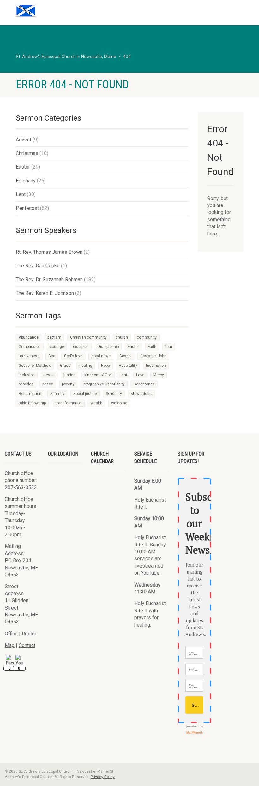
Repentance (144, 384)
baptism (54, 337)
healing (85, 365)
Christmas (27, 153)
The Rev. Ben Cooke (38, 266)
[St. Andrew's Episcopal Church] (70, 11)
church (122, 337)
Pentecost (27, 208)
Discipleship (108, 346)
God (51, 356)
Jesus (49, 375)
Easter (23, 167)
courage (57, 346)
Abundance (29, 337)
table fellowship (32, 403)
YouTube (150, 573)
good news (101, 356)
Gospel (125, 356)
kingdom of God (98, 375)
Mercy (158, 375)
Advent (23, 140)
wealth (96, 403)
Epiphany (26, 181)
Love (140, 375)
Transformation (68, 403)
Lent (21, 194)
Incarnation (156, 365)
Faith (152, 346)
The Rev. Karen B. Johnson (45, 293)
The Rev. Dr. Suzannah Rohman (49, 280)
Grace (65, 365)
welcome (119, 403)
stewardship (141, 393)
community (147, 337)
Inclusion (27, 375)
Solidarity (114, 393)
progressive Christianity (104, 384)
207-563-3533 (21, 488)
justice (69, 375)
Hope (105, 365)
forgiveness (29, 356)
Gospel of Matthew (35, 365)
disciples (81, 346)
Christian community (88, 337)
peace (47, 384)
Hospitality (128, 365)
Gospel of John (153, 356)
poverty (68, 384)
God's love (73, 356)
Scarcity (57, 393)
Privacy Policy (103, 777)
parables (26, 384)
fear (168, 346)
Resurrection (30, 393)
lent (124, 375)
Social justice (85, 393)
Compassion (30, 346)
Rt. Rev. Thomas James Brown (49, 252)
